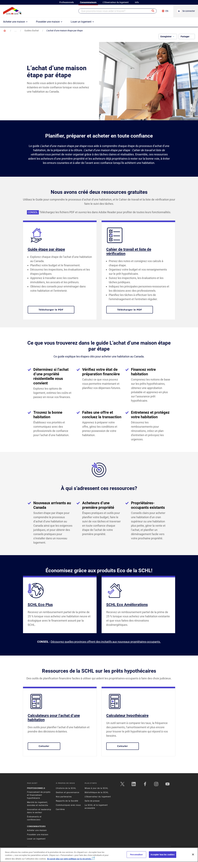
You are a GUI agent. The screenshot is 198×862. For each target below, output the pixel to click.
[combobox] (118, 11)
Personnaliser (136, 854)
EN (166, 11)
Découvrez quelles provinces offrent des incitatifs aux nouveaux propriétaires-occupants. (106, 641)
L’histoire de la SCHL (66, 788)
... (15, 30)
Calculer (49, 746)
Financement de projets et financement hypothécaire (38, 795)
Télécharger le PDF (56, 309)
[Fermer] (193, 854)
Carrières (60, 809)
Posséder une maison (37, 834)
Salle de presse (92, 801)
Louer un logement (36, 839)
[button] (153, 11)
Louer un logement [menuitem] (81, 21)
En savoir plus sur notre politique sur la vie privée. (69, 859)
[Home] (5, 30)
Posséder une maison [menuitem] (48, 21)
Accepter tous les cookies (162, 854)
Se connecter (188, 11)
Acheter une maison (37, 830)
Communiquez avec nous (68, 805)
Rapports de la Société (67, 801)
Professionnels (36, 788)
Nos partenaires (64, 797)
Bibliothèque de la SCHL (96, 792)
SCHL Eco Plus (40, 604)
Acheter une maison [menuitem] (14, 21)
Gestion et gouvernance (67, 792)
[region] (99, 855)
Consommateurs (36, 826)
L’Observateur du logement (98, 797)
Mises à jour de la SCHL (96, 788)
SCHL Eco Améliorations (127, 604)
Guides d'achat (31, 30)
